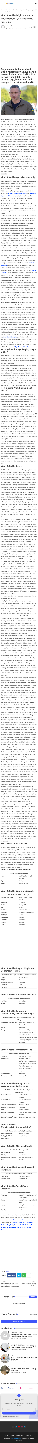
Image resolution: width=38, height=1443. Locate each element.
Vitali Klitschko (21, 1227)
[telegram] (25, 1427)
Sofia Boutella (26, 1225)
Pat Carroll (17, 1225)
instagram (30, 1388)
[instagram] (22, 1427)
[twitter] (16, 1427)
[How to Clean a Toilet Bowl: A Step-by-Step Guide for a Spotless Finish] (5, 1347)
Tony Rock (10, 1225)
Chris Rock (22, 1222)
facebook (11, 1388)
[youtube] (19, 1427)
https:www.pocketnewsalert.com (23, 1220)
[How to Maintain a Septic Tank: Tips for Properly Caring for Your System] (5, 1335)
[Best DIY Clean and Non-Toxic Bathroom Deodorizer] (5, 1358)
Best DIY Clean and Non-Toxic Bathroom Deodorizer (24, 1358)
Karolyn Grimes (11, 1227)
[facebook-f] (13, 1427)
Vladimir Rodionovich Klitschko (17, 193)
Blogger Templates (16, 1438)
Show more (33, 1296)
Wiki (7, 10)
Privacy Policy (29, 1435)
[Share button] (28, 1275)
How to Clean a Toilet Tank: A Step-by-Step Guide (24, 1370)
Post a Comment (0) (19, 1321)
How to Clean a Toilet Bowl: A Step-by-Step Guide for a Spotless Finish (24, 1347)
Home (2, 10)
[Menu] (2, 3)
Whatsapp (23, 1275)
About (12, 1435)
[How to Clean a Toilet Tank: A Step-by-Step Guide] (5, 1370)
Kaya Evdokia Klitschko (22, 347)
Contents (3, 174)
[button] (36, 3)
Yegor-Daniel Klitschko (10, 337)
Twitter (19, 1275)
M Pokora (15, 1222)
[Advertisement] (19, 49)
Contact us (19, 1435)
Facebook (12, 1275)
